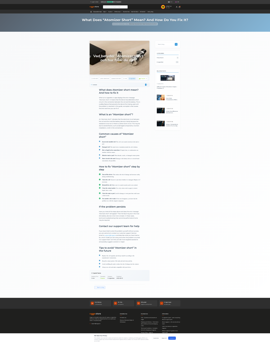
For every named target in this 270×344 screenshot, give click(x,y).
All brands (142, 11)
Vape (104, 11)
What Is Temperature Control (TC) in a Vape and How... (172, 125)
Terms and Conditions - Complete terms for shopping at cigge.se (149, 329)
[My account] (177, 7)
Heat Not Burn (134, 11)
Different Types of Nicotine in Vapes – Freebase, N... (167, 87)
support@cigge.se (110, 235)
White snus (117, 11)
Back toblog (100, 287)
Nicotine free (126, 11)
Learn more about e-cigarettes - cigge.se (170, 327)
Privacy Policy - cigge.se (147, 332)
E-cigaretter (167, 62)
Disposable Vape (97, 11)
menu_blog (150, 11)
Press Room (167, 57)
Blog (127, 23)
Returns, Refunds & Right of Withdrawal (127, 321)
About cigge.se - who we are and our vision (171, 322)
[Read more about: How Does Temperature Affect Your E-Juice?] (161, 97)
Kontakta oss (123, 317)
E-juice (110, 11)
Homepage (121, 23)
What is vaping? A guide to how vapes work (170, 331)
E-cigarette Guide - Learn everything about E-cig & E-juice (171, 318)
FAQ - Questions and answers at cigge (149, 318)
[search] (176, 44)
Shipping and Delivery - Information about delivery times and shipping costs (149, 323)
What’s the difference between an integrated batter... (172, 112)
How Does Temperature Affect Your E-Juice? (171, 99)
